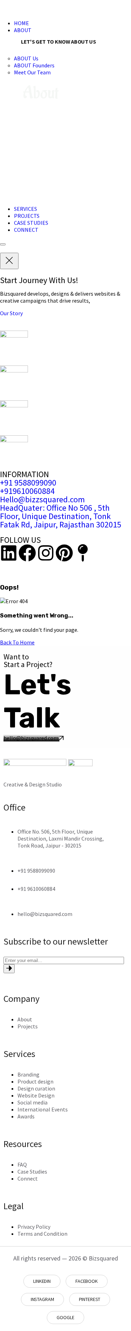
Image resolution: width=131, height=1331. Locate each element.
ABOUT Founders (34, 65)
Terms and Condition (42, 1233)
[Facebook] (27, 553)
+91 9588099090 (28, 482)
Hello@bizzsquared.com (42, 499)
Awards (26, 1116)
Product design (35, 1081)
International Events (42, 1109)
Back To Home (17, 642)
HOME (21, 23)
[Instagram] (45, 553)
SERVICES (25, 208)
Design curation (36, 1088)
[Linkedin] (8, 553)
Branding (28, 1074)
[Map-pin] (83, 553)
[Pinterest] (64, 553)
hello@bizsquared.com (31, 737)
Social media (32, 1102)
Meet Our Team (32, 72)
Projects (27, 1026)
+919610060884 (27, 491)
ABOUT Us (26, 58)
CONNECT (26, 229)
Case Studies (32, 1171)
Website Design (35, 1095)
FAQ (22, 1164)
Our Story (11, 313)
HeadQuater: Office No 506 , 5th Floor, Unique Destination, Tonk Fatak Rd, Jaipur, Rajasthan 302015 (60, 516)
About (24, 1019)
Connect (27, 1178)
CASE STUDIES (31, 222)
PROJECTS (26, 215)
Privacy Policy (33, 1226)
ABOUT (22, 30)
